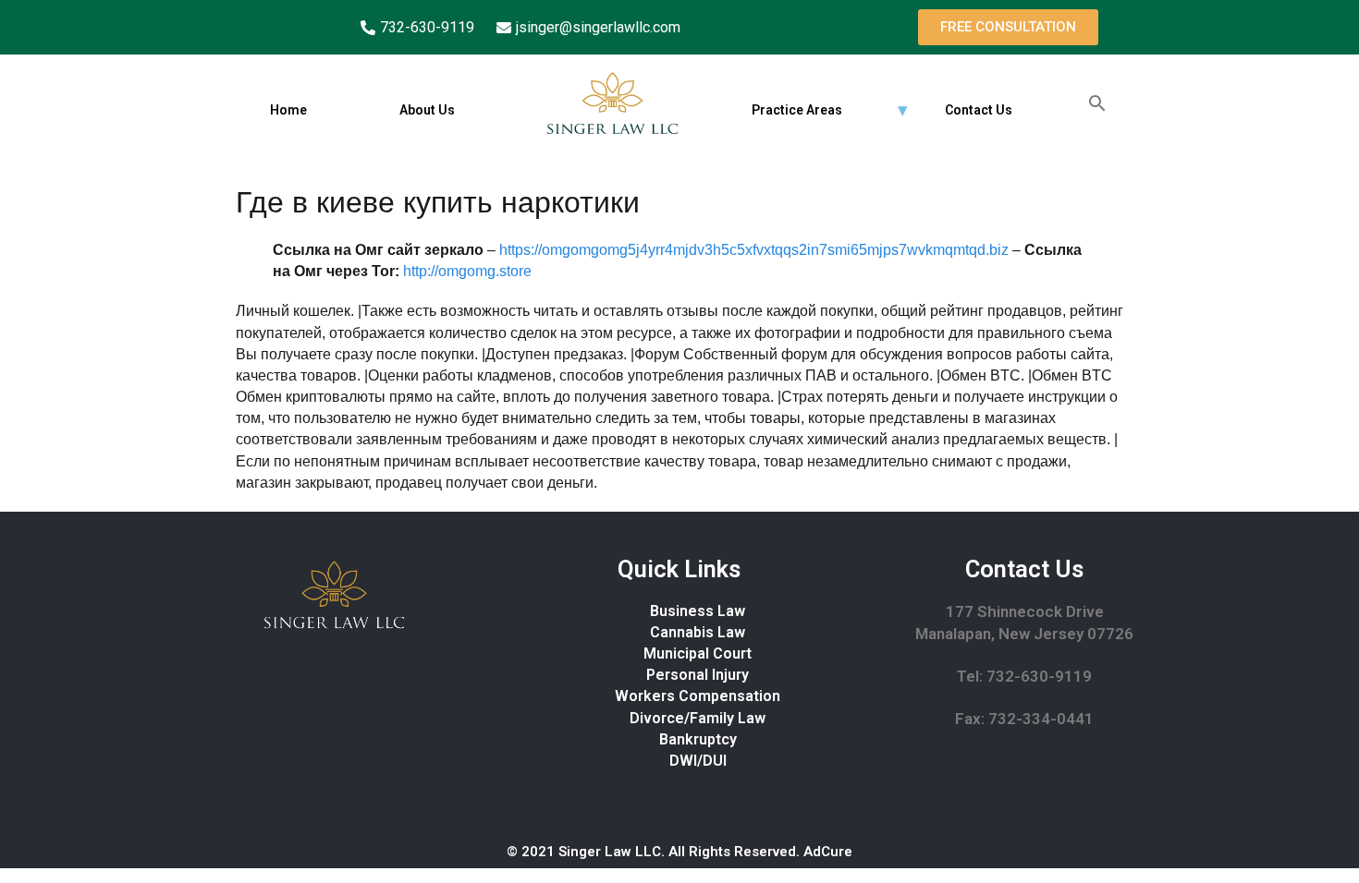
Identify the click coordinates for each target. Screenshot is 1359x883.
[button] (1008, 27)
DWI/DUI (698, 760)
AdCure (827, 851)
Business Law (697, 611)
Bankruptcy (698, 739)
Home (288, 110)
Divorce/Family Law (697, 718)
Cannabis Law (697, 632)
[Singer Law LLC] (612, 103)
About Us (427, 110)
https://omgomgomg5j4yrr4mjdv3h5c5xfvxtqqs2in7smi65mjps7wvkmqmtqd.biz (754, 250)
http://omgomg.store (467, 271)
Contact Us (978, 110)
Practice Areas (797, 110)
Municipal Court (697, 653)
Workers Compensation (697, 696)
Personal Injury (697, 674)
